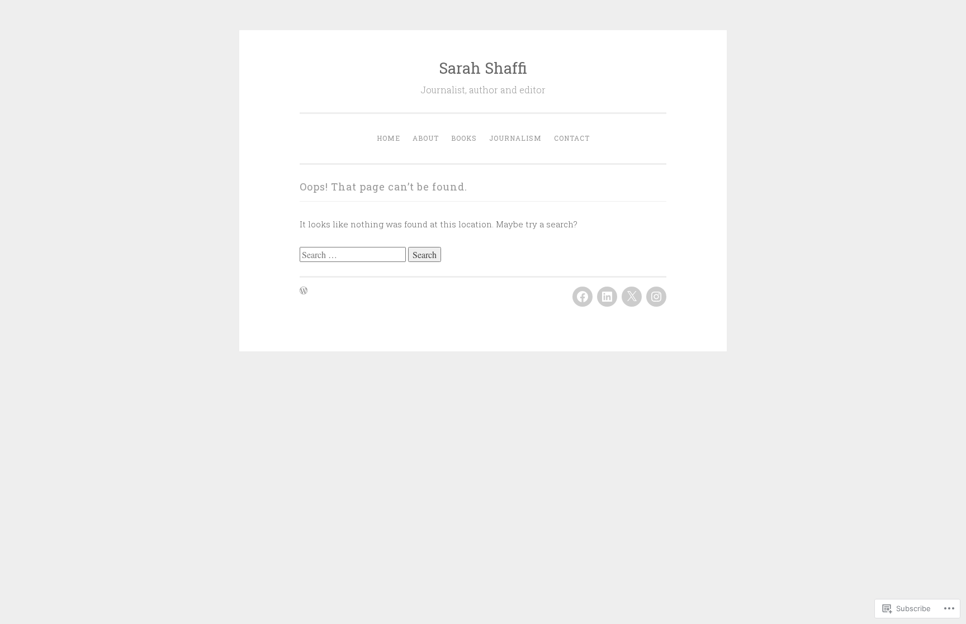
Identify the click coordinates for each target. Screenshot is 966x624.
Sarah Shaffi (483, 68)
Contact (572, 138)
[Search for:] (354, 254)
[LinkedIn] (607, 297)
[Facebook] (582, 297)
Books (464, 138)
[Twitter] (632, 297)
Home (388, 138)
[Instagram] (656, 297)
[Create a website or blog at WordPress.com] (303, 291)
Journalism (515, 138)
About (426, 138)
